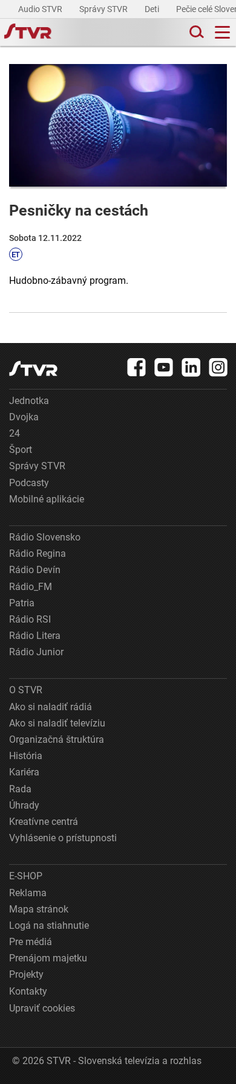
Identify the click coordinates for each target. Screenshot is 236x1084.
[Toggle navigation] (222, 32)
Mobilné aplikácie (46, 499)
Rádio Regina (37, 553)
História (25, 756)
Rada (20, 789)
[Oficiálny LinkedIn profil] (191, 367)
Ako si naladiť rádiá (50, 707)
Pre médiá (30, 942)
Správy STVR (104, 9)
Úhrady (24, 805)
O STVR (25, 690)
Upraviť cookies (42, 1008)
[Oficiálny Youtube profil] (164, 367)
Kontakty (28, 991)
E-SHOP (25, 876)
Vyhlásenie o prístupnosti (63, 838)
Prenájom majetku (48, 958)
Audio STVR (41, 9)
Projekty (26, 974)
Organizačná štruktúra (56, 739)
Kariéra (24, 772)
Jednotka (29, 400)
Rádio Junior (36, 652)
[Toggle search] (195, 32)
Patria (21, 603)
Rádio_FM (30, 586)
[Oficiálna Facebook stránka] (137, 367)
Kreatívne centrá (43, 821)
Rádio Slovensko (44, 537)
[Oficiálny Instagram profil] (218, 367)
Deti (153, 9)
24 (14, 433)
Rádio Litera (35, 635)
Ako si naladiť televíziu (57, 723)
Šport (20, 449)
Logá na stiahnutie (49, 925)
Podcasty (29, 483)
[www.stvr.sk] (33, 369)
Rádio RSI (30, 619)
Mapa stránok (38, 909)
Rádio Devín (35, 570)
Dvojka (24, 417)
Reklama (28, 893)
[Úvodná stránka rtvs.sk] (28, 32)
